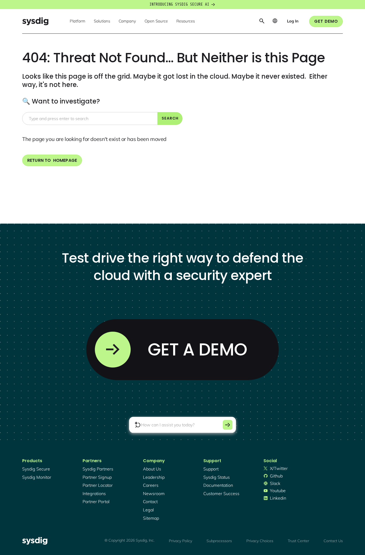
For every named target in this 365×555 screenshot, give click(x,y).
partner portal (96, 501)
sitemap (151, 518)
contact (150, 501)
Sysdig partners (98, 469)
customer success (221, 493)
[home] (35, 21)
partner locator (98, 485)
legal (148, 509)
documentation (218, 485)
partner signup (97, 477)
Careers (150, 485)
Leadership (154, 477)
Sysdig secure (36, 469)
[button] (77, 21)
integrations (94, 493)
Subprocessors (219, 540)
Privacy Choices (259, 540)
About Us (152, 469)
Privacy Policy (180, 540)
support (211, 469)
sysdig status (216, 477)
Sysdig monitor (36, 477)
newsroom (154, 493)
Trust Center (298, 540)
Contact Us (333, 540)
